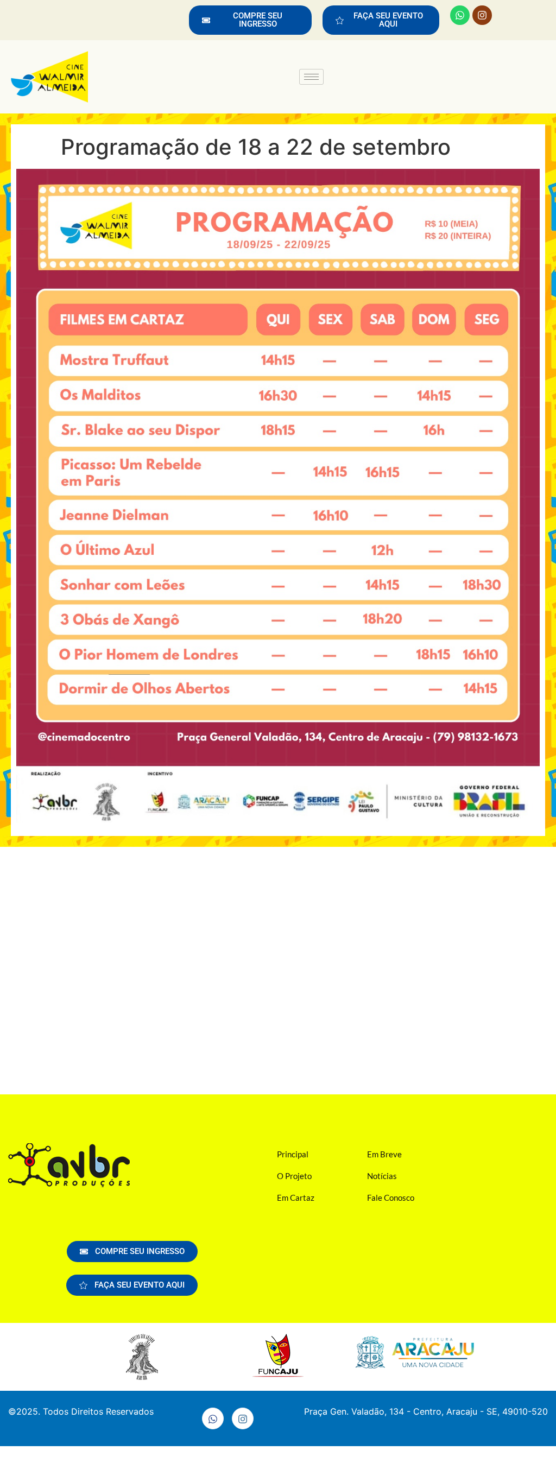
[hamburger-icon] (311, 77)
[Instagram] (482, 15)
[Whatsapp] (460, 15)
